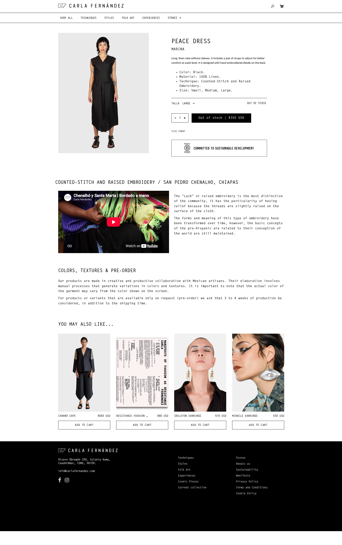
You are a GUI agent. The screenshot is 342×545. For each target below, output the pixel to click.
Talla (175, 103)
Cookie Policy (246, 493)
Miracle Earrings (244, 416)
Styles (182, 464)
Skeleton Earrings (187, 416)
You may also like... (86, 324)
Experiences (186, 476)
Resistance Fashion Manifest (137, 416)
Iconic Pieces (188, 481)
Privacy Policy (247, 481)
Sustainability (247, 470)
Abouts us (243, 464)
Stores (240, 458)
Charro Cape (67, 416)
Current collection (192, 487)
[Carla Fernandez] (91, 5)
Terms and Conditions (252, 487)
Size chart (178, 131)
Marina (177, 49)
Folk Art (184, 470)
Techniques (186, 458)
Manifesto (243, 476)
